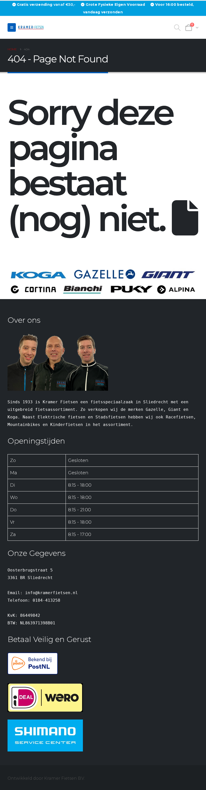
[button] (12, 27)
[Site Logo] (31, 27)
